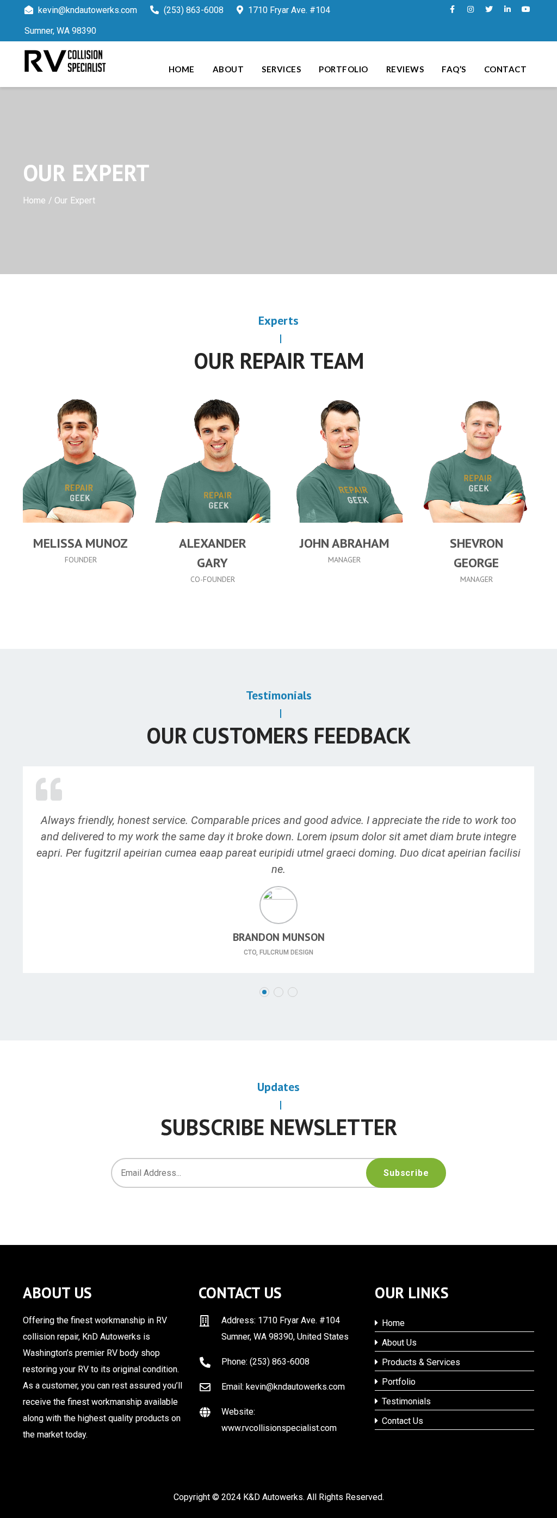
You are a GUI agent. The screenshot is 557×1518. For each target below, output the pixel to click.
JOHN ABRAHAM (344, 543)
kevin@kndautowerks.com (87, 10)
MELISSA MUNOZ (80, 543)
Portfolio (343, 69)
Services (281, 69)
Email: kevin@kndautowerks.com (283, 1386)
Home (182, 69)
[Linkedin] (114, 488)
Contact (505, 69)
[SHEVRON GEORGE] (477, 459)
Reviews (405, 69)
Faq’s (454, 69)
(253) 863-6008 (193, 10)
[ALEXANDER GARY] (213, 459)
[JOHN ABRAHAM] (345, 459)
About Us (398, 1342)
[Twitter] (69, 488)
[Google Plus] (92, 488)
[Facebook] (46, 488)
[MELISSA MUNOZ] (81, 459)
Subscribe (406, 1173)
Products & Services (420, 1362)
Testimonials (405, 1401)
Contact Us (401, 1421)
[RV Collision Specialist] (82, 61)
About (228, 69)
